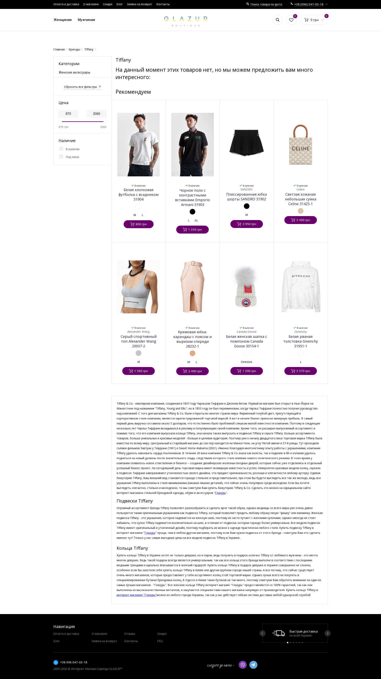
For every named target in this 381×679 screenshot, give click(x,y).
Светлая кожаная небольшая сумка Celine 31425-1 (300, 199)
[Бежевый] (300, 211)
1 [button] (287, 642)
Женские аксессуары (74, 72)
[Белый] (138, 206)
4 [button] (296, 642)
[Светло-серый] (138, 353)
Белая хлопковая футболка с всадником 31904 (138, 194)
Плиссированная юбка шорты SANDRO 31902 (246, 196)
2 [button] (290, 642)
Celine (300, 189)
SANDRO (247, 189)
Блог (119, 4)
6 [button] (302, 642)
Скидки (107, 4)
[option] (295, 633)
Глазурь (220, 493)
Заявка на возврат (139, 4)
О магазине (91, 4)
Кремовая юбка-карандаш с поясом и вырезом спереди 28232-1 (192, 339)
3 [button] (293, 642)
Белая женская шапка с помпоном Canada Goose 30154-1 (246, 341)
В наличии (73, 149)
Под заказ (72, 157)
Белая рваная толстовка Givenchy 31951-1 (300, 341)
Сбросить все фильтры (80, 87)
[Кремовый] (192, 353)
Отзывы (129, 634)
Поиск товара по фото (266, 4)
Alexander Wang (138, 331)
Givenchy (300, 331)
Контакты (163, 4)
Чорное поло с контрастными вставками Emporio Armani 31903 (192, 197)
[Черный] (192, 212)
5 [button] (299, 642)
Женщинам (63, 19)
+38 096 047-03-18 (73, 662)
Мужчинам (86, 19)
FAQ (160, 641)
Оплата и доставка (66, 4)
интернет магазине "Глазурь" (137, 595)
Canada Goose (247, 331)
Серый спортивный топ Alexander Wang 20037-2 (139, 341)
